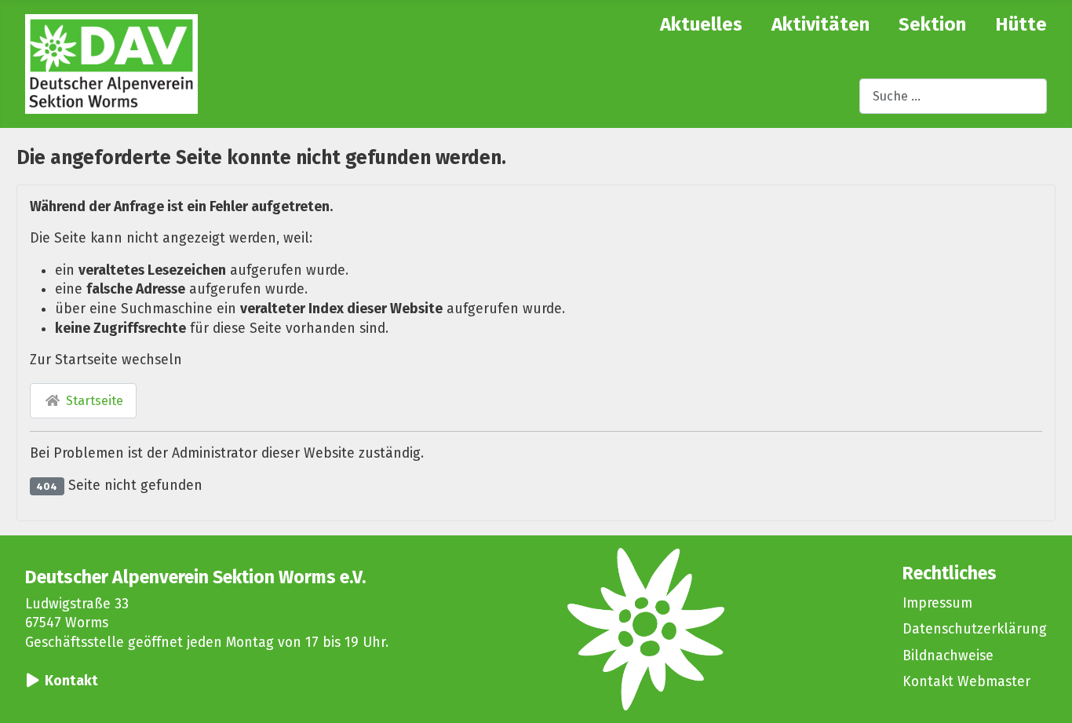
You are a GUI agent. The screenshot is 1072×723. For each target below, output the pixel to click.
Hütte (1021, 24)
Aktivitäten (820, 24)
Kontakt (71, 681)
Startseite (93, 400)
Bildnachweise (948, 656)
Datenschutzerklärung (974, 629)
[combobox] (953, 96)
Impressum (937, 603)
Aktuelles (701, 24)
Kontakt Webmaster (966, 682)
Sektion (932, 24)
